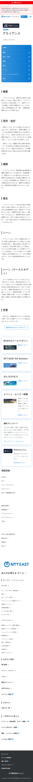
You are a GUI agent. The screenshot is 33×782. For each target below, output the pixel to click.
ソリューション (6, 620)
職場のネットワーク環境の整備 (10, 625)
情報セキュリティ (6, 604)
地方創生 (3, 649)
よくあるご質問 (6, 739)
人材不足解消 (5, 645)
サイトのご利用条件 (6, 757)
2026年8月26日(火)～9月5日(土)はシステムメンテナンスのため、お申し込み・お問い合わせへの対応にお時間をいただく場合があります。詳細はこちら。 (15, 10)
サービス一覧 (5, 614)
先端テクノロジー (6, 652)
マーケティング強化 (6, 639)
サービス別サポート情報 (9, 727)
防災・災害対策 (5, 642)
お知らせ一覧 (5, 708)
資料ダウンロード (7, 682)
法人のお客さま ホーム (12, 573)
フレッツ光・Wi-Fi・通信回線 (9, 590)
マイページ (24, 16)
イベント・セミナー (7, 670)
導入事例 (4, 664)
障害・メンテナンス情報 (9, 733)
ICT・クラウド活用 (6, 597)
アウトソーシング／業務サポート (10, 601)
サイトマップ (4, 754)
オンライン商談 (6, 694)
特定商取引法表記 (5, 768)
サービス (4, 585)
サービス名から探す (6, 611)
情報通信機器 (5, 607)
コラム (3, 676)
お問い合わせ (5, 688)
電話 (2, 594)
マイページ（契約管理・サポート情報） (14, 721)
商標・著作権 (4, 761)
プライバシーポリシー (6, 764)
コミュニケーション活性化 (8, 632)
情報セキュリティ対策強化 (8, 628)
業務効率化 (4, 635)
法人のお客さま (15, 16)
